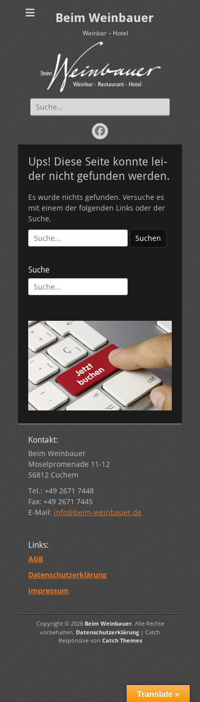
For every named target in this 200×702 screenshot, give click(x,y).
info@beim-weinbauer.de (98, 512)
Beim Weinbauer (104, 18)
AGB (35, 559)
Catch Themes (122, 640)
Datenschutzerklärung (107, 632)
